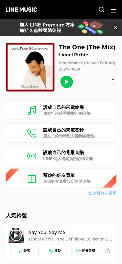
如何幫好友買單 (102, 193)
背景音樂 (88, 250)
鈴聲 (27, 250)
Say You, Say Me (47, 232)
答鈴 (57, 250)
